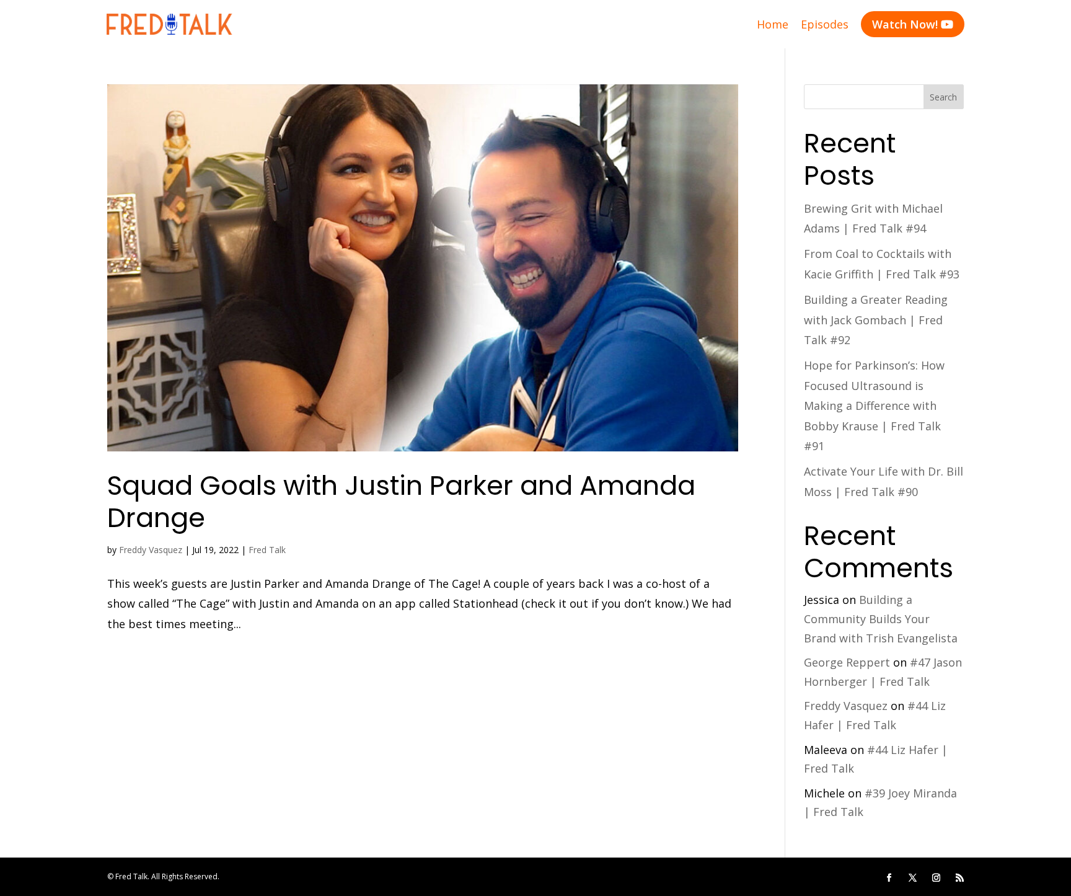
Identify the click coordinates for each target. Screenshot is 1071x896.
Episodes (824, 24)
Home (772, 24)
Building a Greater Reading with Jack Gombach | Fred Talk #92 (876, 319)
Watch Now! (912, 24)
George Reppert (847, 662)
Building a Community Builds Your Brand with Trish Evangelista (881, 618)
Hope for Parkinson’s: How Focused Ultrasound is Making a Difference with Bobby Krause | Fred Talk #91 (874, 405)
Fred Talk (267, 550)
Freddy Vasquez (150, 550)
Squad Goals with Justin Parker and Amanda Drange (401, 501)
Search (943, 97)
